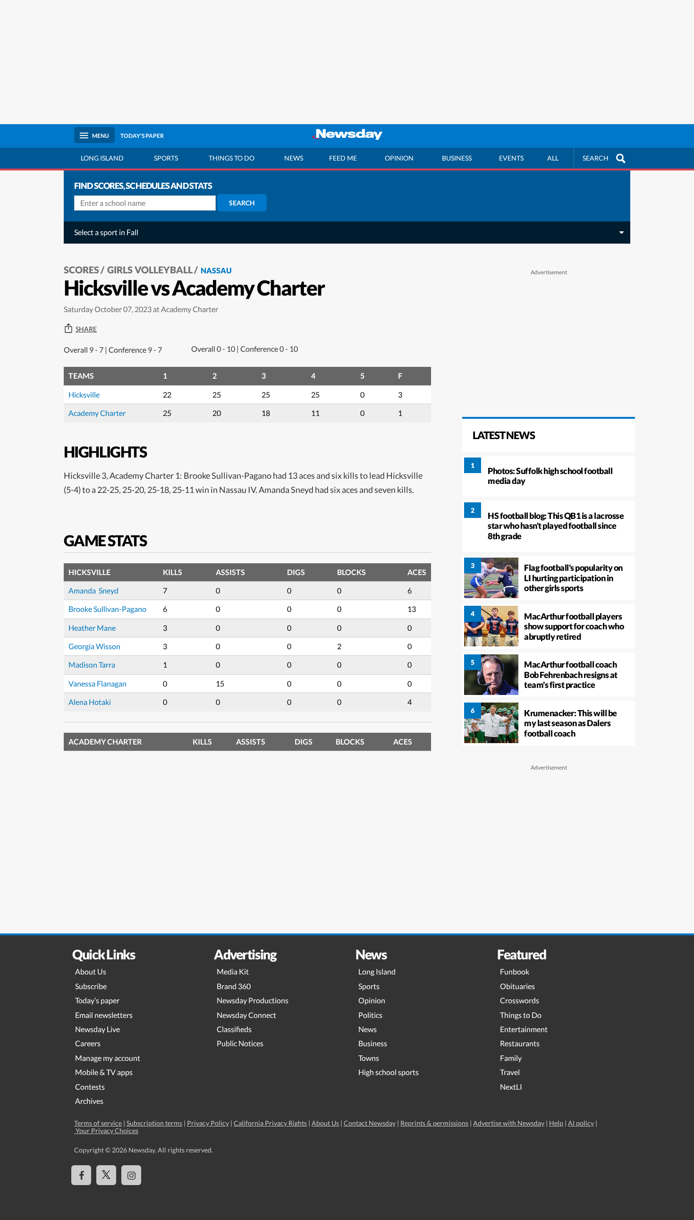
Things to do (231, 158)
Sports (166, 158)
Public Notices (240, 1043)
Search (242, 203)
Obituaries (517, 986)
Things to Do (521, 1014)
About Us (90, 971)
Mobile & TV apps (104, 1072)
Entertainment (524, 1029)
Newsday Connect (246, 1014)
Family (511, 1057)
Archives (89, 1100)
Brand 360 (234, 986)
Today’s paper (97, 1000)
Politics (370, 1014)
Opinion (399, 158)
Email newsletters (104, 1014)
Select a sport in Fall (106, 232)
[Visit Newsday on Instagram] (131, 1175)
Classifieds (234, 1029)
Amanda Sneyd (93, 590)
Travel (510, 1072)
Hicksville (84, 394)
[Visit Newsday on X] (106, 1175)
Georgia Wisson (94, 646)
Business (457, 158)
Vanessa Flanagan (97, 683)
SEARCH (596, 158)
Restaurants (520, 1043)
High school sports (388, 1072)
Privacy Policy (208, 1123)
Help (556, 1123)
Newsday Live (97, 1029)
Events (511, 158)
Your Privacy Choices (106, 1131)
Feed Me (343, 158)
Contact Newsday (370, 1123)
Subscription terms (154, 1123)
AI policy (581, 1123)
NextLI (511, 1086)
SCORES (81, 269)
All (553, 158)
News (293, 158)
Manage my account (107, 1057)
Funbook (514, 971)
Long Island (102, 158)
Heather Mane (92, 627)
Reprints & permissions (434, 1123)
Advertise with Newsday (508, 1123)
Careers (88, 1043)
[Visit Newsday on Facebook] (81, 1175)
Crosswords (519, 1000)
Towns (368, 1057)
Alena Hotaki (89, 701)
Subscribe (91, 986)
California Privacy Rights (270, 1123)
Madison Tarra (91, 664)
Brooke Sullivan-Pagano (107, 608)
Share (86, 329)
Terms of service (98, 1123)
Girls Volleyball (150, 269)
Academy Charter (97, 412)
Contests (90, 1086)
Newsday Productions (252, 1000)
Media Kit (233, 971)
